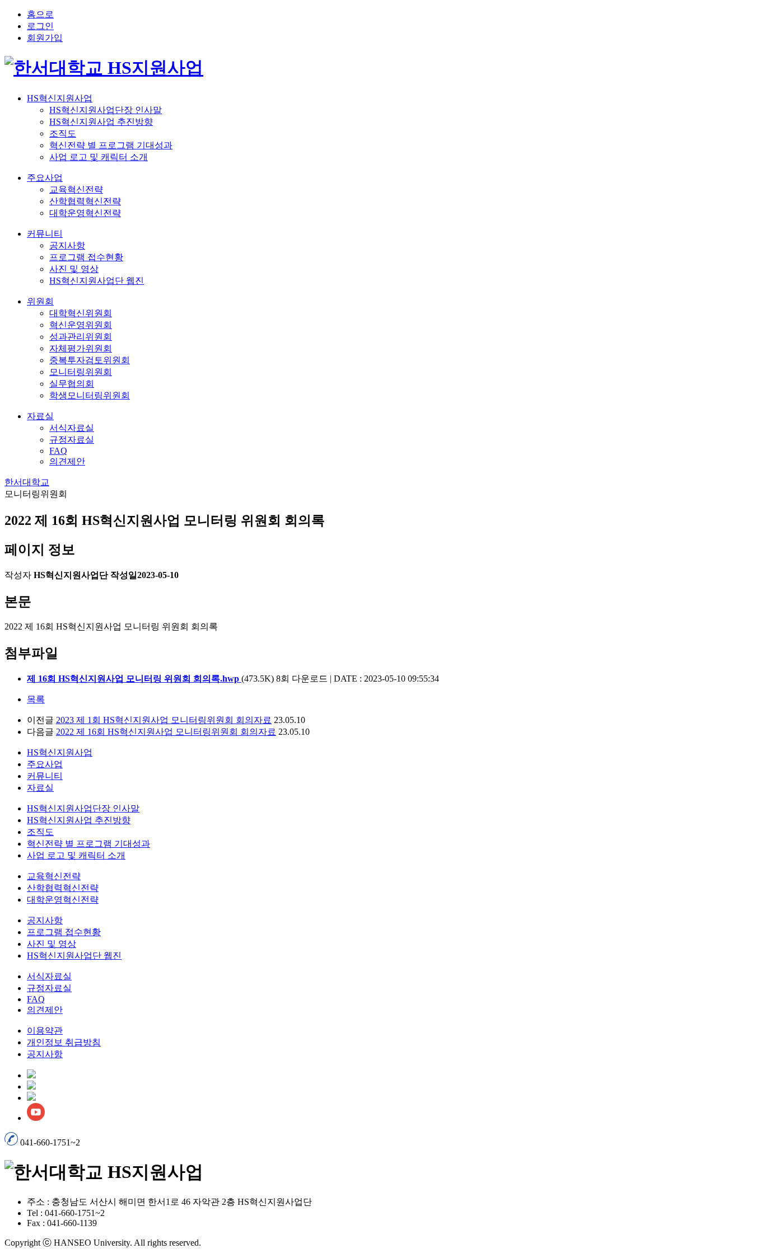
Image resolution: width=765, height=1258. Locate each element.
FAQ (58, 451)
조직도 (62, 133)
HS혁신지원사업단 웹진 (96, 280)
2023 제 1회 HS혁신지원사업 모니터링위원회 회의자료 (164, 720)
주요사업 (45, 177)
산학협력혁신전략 (85, 201)
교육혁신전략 (76, 189)
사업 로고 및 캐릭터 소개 (98, 157)
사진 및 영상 (74, 269)
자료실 (40, 416)
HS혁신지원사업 (59, 98)
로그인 (40, 26)
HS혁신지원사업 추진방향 (101, 121)
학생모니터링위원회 (89, 395)
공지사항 (67, 245)
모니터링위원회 (80, 372)
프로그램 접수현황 (86, 257)
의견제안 (67, 461)
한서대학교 (26, 482)
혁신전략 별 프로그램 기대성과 (110, 145)
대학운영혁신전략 (85, 213)
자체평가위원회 (80, 348)
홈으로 (40, 14)
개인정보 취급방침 (64, 1042)
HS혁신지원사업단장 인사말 (105, 110)
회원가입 (45, 38)
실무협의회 (71, 383)
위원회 (40, 301)
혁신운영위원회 (80, 325)
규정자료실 (71, 439)
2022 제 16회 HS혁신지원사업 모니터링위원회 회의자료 (166, 731)
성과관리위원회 (80, 336)
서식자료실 (71, 428)
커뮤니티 (45, 233)
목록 (36, 699)
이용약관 (45, 1030)
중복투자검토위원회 (89, 360)
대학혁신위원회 (80, 313)
